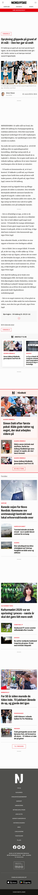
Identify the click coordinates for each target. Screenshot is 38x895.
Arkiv (19, 827)
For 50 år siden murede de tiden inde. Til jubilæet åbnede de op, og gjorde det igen (18, 700)
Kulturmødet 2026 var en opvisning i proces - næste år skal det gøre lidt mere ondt (17, 613)
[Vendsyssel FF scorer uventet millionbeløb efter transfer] (6, 627)
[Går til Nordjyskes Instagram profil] (19, 847)
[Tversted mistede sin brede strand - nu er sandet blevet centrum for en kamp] (6, 530)
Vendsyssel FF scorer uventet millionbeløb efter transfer (25, 629)
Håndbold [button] (6, 34)
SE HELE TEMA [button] (19, 469)
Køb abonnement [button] (19, 10)
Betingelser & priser (19, 810)
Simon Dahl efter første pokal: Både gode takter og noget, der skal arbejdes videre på (18, 429)
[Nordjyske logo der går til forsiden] (19, 2)
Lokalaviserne (19, 831)
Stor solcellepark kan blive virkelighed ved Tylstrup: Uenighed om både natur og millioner (24, 549)
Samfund (7, 7)
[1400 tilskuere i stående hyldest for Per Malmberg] (6, 716)
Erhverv (19, 7)
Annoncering (19, 805)
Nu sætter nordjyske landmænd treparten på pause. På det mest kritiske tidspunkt (25, 643)
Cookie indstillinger (19, 892)
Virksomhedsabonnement (19, 797)
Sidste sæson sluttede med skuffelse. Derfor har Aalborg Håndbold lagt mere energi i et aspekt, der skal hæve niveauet (24, 448)
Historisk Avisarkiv (19, 823)
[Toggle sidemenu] (35, 2)
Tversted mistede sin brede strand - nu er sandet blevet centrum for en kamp (24, 532)
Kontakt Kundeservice (19, 818)
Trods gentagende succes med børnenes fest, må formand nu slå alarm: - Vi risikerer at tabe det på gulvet (25, 735)
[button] (19, 318)
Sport (31, 7)
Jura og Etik (19, 814)
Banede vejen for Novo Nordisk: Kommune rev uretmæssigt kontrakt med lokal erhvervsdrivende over (17, 512)
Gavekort (19, 801)
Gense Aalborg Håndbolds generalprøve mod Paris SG (12, 357)
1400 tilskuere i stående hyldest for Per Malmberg (23, 718)
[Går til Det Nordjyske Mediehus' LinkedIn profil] (23, 847)
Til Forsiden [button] (19, 746)
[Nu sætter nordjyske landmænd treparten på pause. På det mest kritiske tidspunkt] (6, 640)
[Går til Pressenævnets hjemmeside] (19, 865)
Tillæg (19, 840)
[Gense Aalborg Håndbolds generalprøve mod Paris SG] (13, 346)
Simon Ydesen (10, 93)
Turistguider (19, 836)
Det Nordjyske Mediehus (22, 853)
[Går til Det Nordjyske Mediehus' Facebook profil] (15, 847)
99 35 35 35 (20, 857)
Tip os (19, 788)
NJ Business (19, 792)
